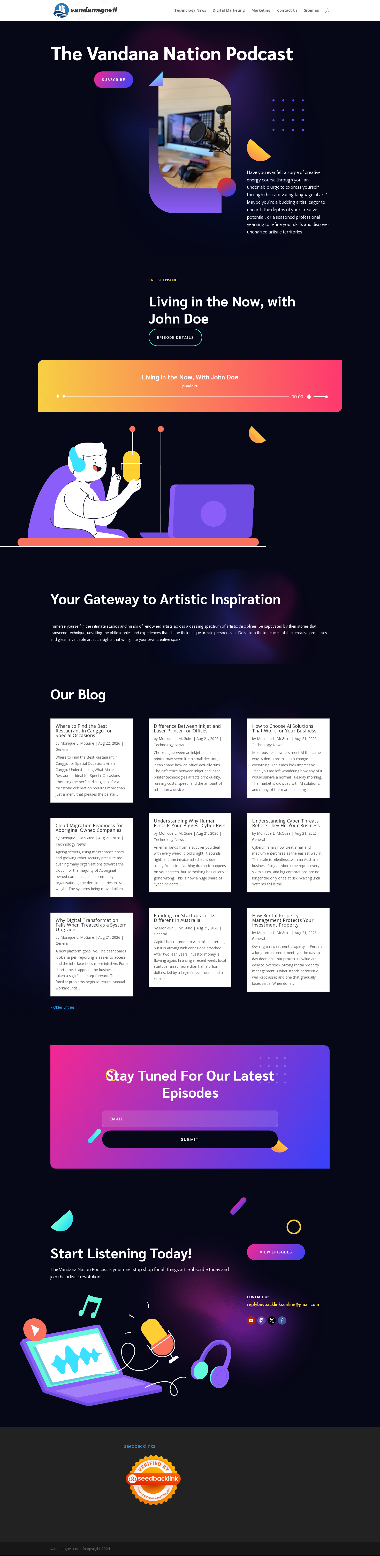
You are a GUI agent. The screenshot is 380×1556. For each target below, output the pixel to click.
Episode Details (175, 337)
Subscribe (113, 79)
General (62, 749)
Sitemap (311, 11)
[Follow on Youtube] (251, 1320)
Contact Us (287, 11)
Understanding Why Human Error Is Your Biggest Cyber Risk (190, 823)
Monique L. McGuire (77, 743)
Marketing (261, 11)
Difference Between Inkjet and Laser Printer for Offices (187, 728)
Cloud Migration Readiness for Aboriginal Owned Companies (89, 827)
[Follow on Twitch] (261, 1320)
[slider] (319, 396)
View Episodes (276, 1252)
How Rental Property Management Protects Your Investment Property (283, 920)
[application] (190, 396)
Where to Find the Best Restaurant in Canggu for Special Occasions (84, 730)
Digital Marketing (229, 11)
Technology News (190, 11)
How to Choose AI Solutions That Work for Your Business (284, 728)
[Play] (58, 396)
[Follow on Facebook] (282, 1320)
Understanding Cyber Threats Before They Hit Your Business (286, 823)
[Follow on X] (272, 1320)
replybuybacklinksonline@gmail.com (283, 1304)
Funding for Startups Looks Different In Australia (184, 917)
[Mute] (309, 396)
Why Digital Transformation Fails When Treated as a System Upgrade (91, 925)
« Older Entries (62, 1007)
